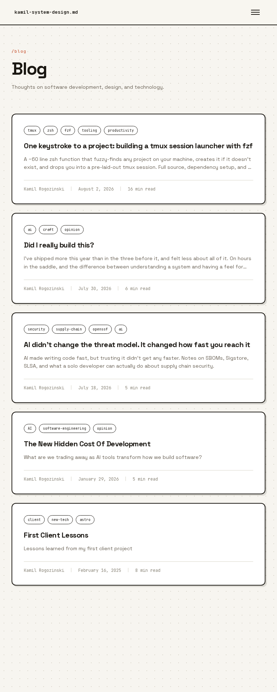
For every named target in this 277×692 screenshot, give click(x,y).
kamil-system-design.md (46, 12)
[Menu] (255, 12)
